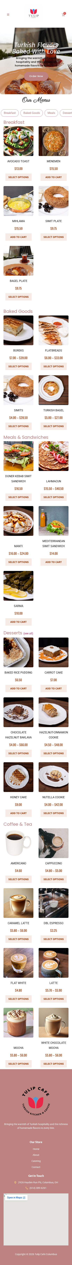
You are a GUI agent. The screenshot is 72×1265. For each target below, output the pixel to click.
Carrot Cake (54, 672)
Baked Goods (31, 113)
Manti (18, 546)
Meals (51, 113)
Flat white (18, 983)
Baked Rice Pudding (18, 672)
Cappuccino (53, 863)
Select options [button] (18, 177)
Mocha (18, 1048)
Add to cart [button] (53, 177)
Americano (18, 863)
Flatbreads (53, 350)
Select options (18, 366)
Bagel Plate (18, 281)
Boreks (18, 350)
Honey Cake (18, 797)
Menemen (53, 161)
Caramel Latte (18, 923)
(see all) (28, 633)
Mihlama (18, 221)
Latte (53, 983)
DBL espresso (53, 923)
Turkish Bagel (53, 410)
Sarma (18, 606)
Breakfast (10, 113)
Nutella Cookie (53, 797)
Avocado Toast (18, 161)
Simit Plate (53, 221)
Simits (18, 410)
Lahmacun (53, 481)
